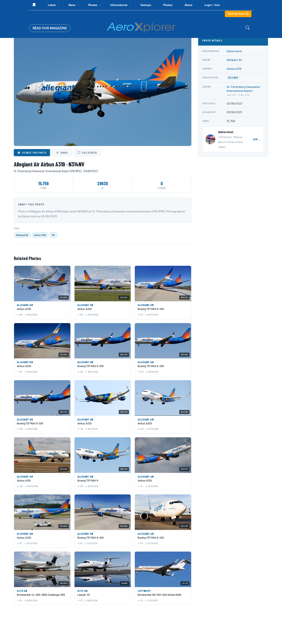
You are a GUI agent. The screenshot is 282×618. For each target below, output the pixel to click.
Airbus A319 (40, 234)
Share (62, 152)
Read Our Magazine (50, 28)
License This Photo (32, 152)
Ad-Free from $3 (238, 13)
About (188, 5)
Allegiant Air (22, 234)
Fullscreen (87, 152)
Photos (167, 5)
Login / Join (212, 5)
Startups (145, 5)
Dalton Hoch (234, 51)
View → (257, 139)
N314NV (233, 77)
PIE (53, 234)
